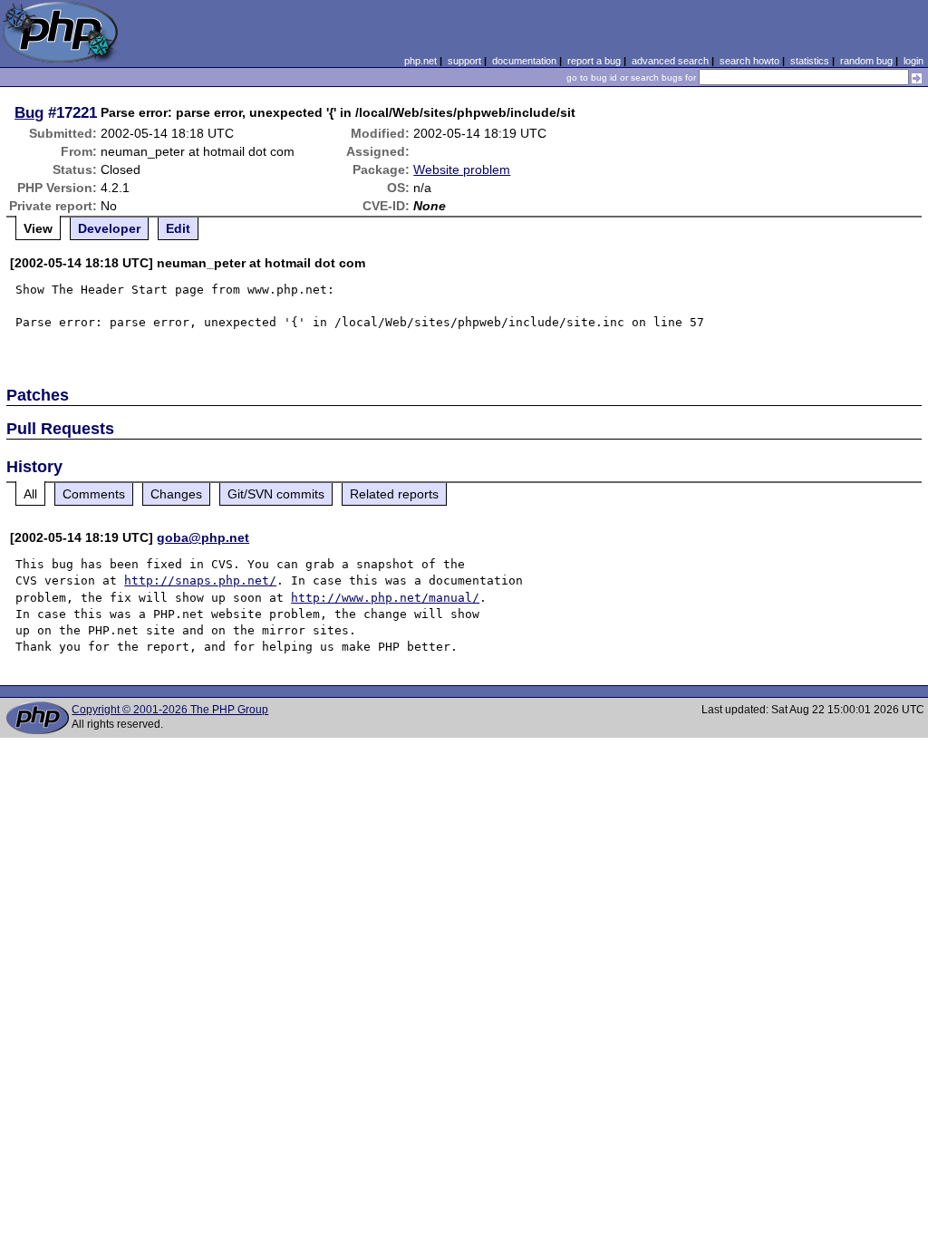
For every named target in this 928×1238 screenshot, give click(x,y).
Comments (94, 494)
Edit (178, 228)
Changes (176, 494)
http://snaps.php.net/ (200, 580)
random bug (866, 60)
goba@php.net (203, 537)
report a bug (594, 60)
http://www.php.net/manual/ (385, 597)
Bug (29, 112)
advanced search (670, 60)
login (913, 60)
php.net (420, 60)
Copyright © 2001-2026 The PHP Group (170, 709)
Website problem (461, 169)
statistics (809, 60)
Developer (109, 228)
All (30, 494)
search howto (749, 60)
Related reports (394, 494)
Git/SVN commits (275, 494)
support (464, 60)
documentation (524, 60)
